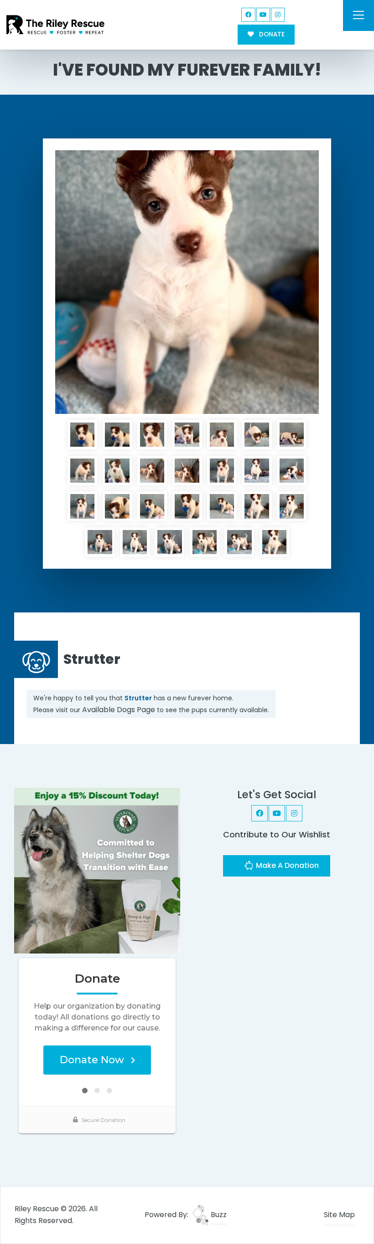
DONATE (271, 34)
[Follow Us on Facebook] (248, 15)
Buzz (218, 1214)
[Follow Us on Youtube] (263, 15)
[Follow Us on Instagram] (278, 15)
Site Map (339, 1214)
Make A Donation (286, 865)
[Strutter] (187, 281)
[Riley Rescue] (55, 24)
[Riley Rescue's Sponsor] (97, 870)
